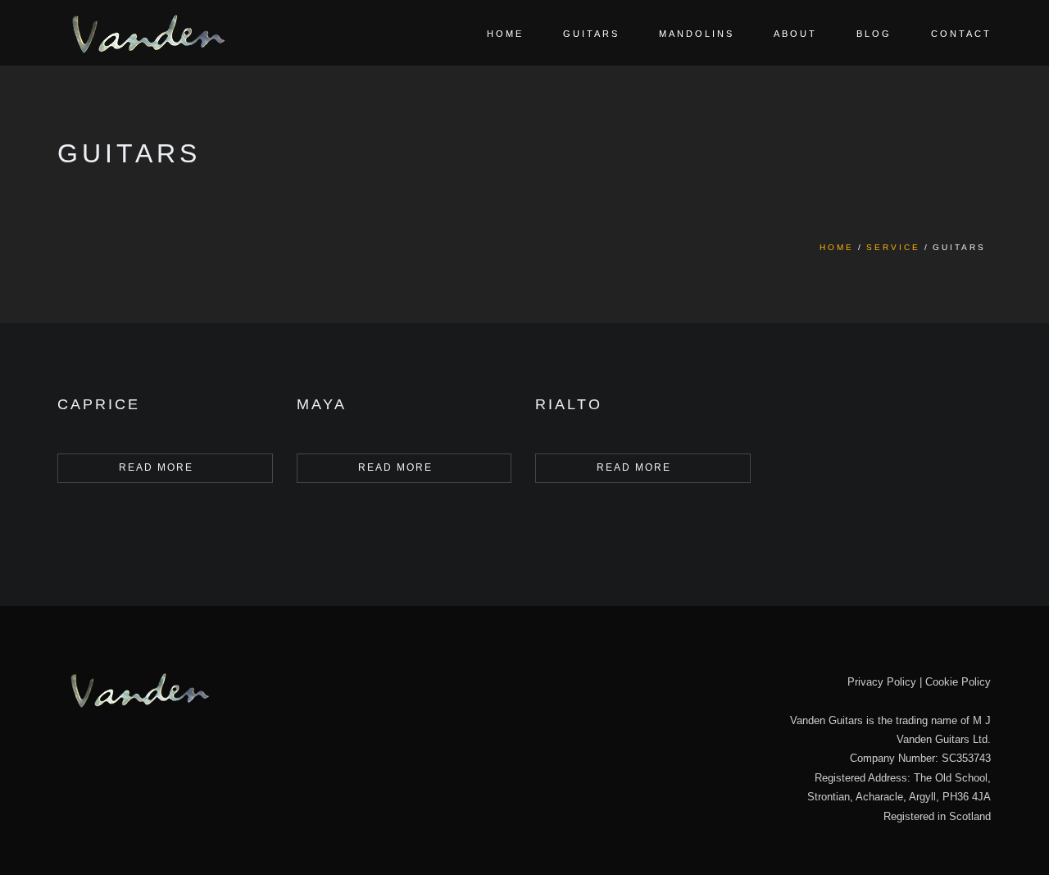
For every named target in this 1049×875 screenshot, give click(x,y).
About (795, 34)
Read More (156, 467)
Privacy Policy (881, 682)
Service (893, 247)
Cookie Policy (958, 682)
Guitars (591, 34)
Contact (961, 34)
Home (505, 34)
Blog (874, 34)
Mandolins (696, 34)
